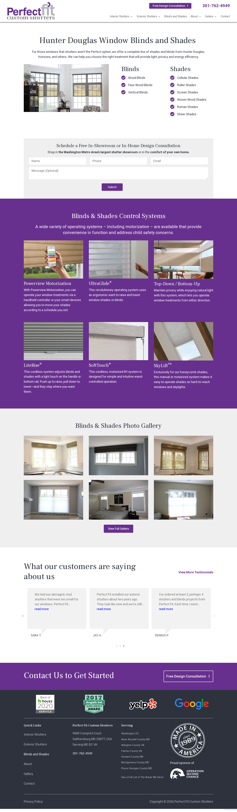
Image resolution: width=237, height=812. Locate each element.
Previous (23, 616)
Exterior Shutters (147, 16)
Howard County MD (132, 756)
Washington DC (130, 733)
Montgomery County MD (135, 762)
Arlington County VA (132, 745)
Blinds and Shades (175, 16)
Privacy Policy (33, 801)
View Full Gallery (118, 528)
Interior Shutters (119, 16)
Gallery (209, 16)
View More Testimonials (196, 572)
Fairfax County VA (131, 751)
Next (214, 616)
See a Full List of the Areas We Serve (142, 777)
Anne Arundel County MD (135, 739)
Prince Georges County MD (136, 768)
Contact (225, 16)
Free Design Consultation (169, 5)
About (194, 16)
